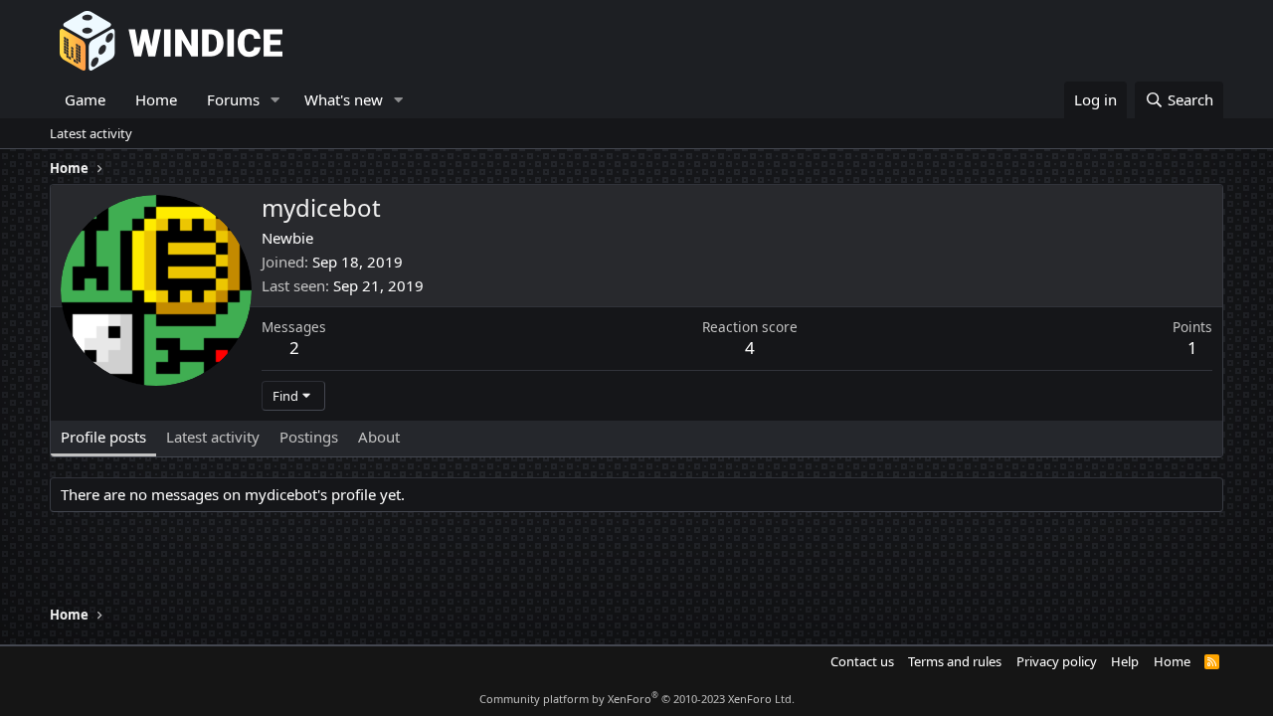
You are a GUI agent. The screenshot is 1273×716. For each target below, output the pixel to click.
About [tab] (379, 437)
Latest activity (91, 133)
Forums (233, 99)
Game (85, 99)
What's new (343, 99)
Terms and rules (954, 661)
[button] (275, 100)
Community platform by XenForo (637, 698)
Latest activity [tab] (213, 437)
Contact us (862, 661)
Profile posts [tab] (103, 437)
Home (156, 99)
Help (1125, 661)
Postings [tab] (308, 437)
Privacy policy (1056, 661)
